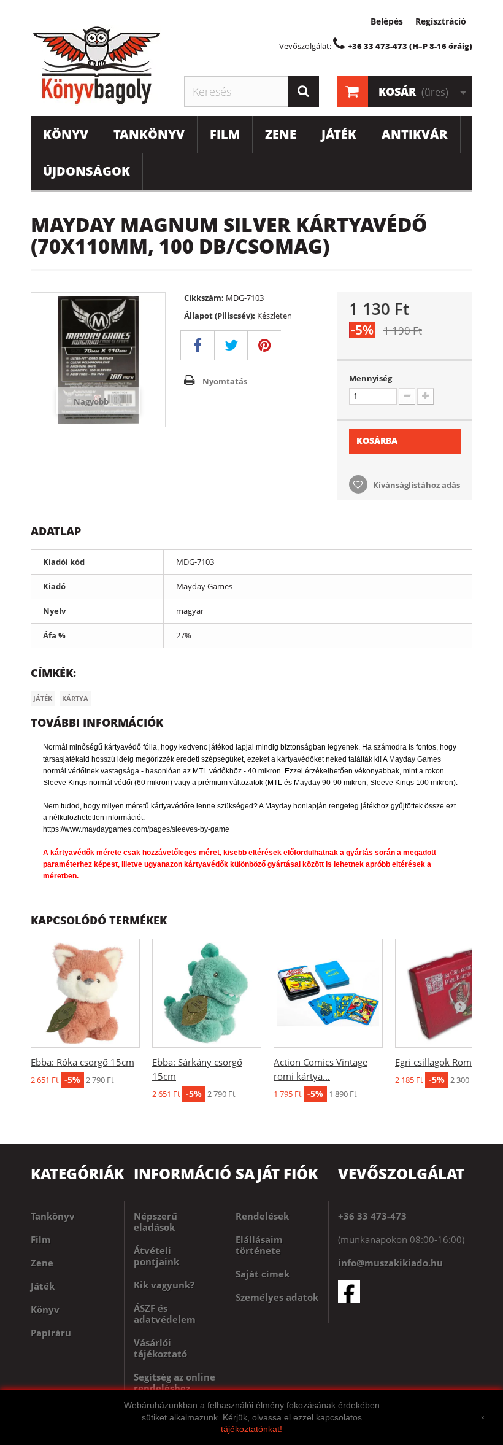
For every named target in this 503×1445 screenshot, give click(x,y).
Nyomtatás (224, 381)
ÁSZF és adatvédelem (165, 1313)
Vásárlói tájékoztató (160, 1348)
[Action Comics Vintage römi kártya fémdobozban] (328, 993)
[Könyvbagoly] (98, 65)
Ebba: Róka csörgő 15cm (82, 1062)
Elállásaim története (259, 1245)
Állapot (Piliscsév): (219, 315)
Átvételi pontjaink (156, 1256)
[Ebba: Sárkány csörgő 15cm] (206, 993)
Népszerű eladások (155, 1221)
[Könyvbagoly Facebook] (405, 1291)
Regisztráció (440, 21)
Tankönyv (149, 134)
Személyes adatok (277, 1297)
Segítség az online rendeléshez (174, 1382)
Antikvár (415, 134)
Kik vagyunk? (164, 1285)
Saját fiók (277, 1173)
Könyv (65, 134)
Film (225, 134)
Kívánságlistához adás (415, 484)
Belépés (387, 21)
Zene (280, 134)
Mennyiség (370, 378)
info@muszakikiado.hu (390, 1263)
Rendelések (262, 1216)
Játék (338, 134)
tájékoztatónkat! (251, 1429)
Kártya (75, 698)
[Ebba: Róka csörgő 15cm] (85, 993)
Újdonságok (86, 171)
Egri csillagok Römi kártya (449, 1062)
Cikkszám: (204, 297)
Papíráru (51, 1333)
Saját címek (263, 1274)
